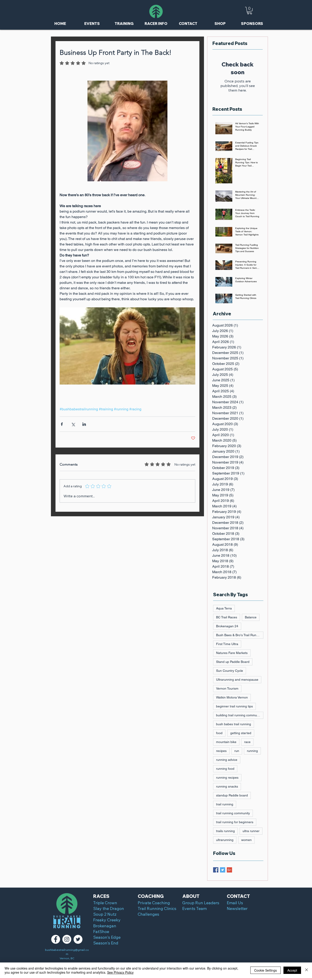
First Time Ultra (227, 644)
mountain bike (226, 742)
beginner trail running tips (234, 706)
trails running (225, 831)
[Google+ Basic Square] (229, 870)
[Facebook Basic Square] (215, 870)
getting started (240, 733)
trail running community (233, 813)
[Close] (306, 970)
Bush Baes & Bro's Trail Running (239, 635)
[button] (249, 10)
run (236, 751)
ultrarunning (224, 840)
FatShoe (101, 931)
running (252, 751)
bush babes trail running (233, 724)
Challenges (148, 914)
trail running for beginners (234, 822)
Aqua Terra (224, 608)
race (247, 742)
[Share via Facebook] (62, 424)
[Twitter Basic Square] (222, 870)
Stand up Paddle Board (232, 662)
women (246, 840)
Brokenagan (104, 925)
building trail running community (239, 715)
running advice (226, 760)
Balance (250, 617)
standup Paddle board (232, 795)
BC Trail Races (226, 617)
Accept (292, 970)
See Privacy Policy (120, 972)
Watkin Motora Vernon (232, 697)
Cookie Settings (265, 970)
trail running (224, 804)
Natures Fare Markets (232, 653)
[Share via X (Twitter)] (73, 424)
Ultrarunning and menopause (237, 679)
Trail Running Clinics (157, 908)
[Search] (263, 15)
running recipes (227, 777)
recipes (221, 751)
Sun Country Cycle (229, 670)
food (219, 733)
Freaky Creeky (107, 920)
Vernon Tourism (227, 688)
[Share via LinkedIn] (84, 424)
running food (225, 768)
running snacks (227, 786)
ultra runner (251, 831)
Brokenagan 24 (227, 626)
